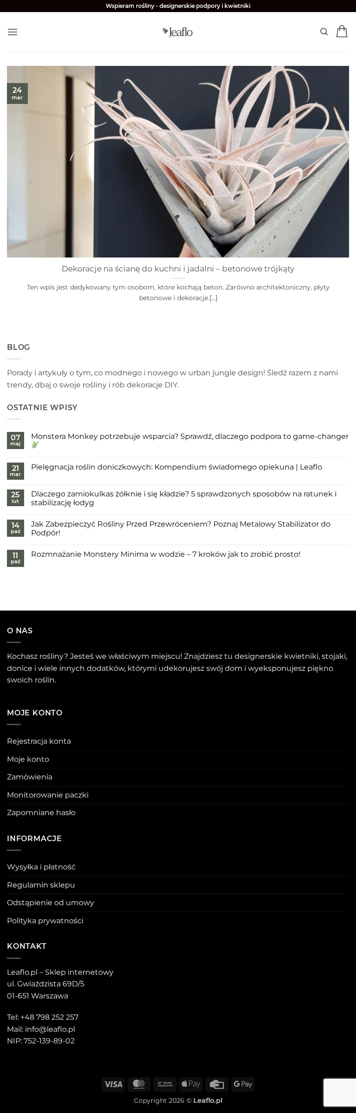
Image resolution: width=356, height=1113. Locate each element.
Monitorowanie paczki (48, 795)
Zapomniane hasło (41, 812)
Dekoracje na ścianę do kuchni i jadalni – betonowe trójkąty (178, 268)
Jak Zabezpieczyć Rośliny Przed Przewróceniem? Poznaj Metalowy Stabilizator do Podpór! (181, 528)
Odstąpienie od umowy (50, 902)
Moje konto (28, 759)
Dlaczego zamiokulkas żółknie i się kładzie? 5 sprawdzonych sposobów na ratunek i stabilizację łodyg (184, 498)
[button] (12, 31)
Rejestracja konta (39, 741)
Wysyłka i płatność (41, 866)
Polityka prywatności (45, 920)
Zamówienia (29, 776)
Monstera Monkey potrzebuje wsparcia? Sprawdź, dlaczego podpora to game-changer (190, 436)
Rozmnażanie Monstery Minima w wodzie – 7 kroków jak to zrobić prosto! (165, 554)
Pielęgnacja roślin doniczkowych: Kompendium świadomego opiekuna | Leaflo (176, 467)
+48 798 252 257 (49, 1017)
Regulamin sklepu (41, 885)
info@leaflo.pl (50, 1029)
